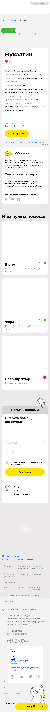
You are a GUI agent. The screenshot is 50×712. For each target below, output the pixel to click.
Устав (6, 694)
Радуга (35, 595)
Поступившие (10, 595)
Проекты (36, 574)
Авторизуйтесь (12, 142)
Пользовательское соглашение (10, 689)
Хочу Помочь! (25, 472)
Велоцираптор (17, 379)
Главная (5, 20)
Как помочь (9, 582)
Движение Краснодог (9, 575)
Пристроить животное (24, 567)
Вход (6, 587)
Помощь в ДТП (23, 575)
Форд (10, 322)
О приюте (8, 566)
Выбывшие (15, 20)
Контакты (8, 601)
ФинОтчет (16, 694)
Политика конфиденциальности (11, 683)
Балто (10, 264)
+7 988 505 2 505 (17, 126)
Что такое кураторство (38, 567)
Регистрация (24, 587)
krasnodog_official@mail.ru (25, 668)
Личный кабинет (36, 588)
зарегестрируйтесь (30, 142)
